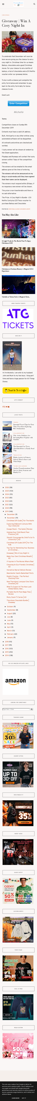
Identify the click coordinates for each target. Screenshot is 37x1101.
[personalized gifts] (18, 1058)
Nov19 (28, 209)
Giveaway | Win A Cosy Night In (18, 553)
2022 (7, 501)
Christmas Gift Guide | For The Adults (20, 521)
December (11, 515)
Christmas (5, 15)
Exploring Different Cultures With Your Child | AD (19, 525)
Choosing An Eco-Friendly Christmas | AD (20, 566)
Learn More (15, 1098)
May (8, 624)
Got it (24, 1098)
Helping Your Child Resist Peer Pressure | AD (18, 533)
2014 (7, 656)
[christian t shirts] (18, 942)
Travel (15, 422)
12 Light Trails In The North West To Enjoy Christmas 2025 (16, 242)
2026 (7, 488)
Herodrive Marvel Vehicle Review (19, 570)
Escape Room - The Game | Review (19, 529)
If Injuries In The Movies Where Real (20, 562)
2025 (7, 491)
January (10, 638)
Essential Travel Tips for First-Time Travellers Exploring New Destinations (23, 426)
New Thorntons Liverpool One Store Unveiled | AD (20, 583)
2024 (7, 494)
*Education (17, 455)
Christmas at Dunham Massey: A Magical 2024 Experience (17, 270)
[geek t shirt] (18, 903)
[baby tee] (18, 787)
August (10, 614)
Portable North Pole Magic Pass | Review (19, 593)
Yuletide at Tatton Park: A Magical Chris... (16, 297)
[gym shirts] (18, 826)
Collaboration (18, 433)
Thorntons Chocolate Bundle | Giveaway (18, 602)
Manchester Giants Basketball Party (20, 573)
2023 (7, 498)
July (9, 617)
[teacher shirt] (18, 748)
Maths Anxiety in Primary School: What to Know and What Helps (22, 459)
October (10, 607)
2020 (7, 508)
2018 (7, 642)
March (9, 631)
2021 (7, 505)
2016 (7, 649)
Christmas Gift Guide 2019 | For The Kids (20, 544)
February (10, 634)
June (9, 620)
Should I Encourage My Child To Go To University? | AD (20, 539)
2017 (7, 645)
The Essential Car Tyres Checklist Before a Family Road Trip (23, 448)
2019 (7, 512)
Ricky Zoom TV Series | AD (16, 597)
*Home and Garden (20, 466)
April (9, 627)
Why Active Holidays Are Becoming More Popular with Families (23, 437)
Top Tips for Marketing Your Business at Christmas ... (20, 549)
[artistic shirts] (18, 1020)
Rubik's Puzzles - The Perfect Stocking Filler (18, 577)
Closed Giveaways (20, 209)
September (11, 610)
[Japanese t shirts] (18, 981)
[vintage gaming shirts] (18, 864)
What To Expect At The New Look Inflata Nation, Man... (19, 588)
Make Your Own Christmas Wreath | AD (20, 557)
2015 (7, 652)
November (11, 518)
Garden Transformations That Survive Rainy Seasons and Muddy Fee (23, 470)
